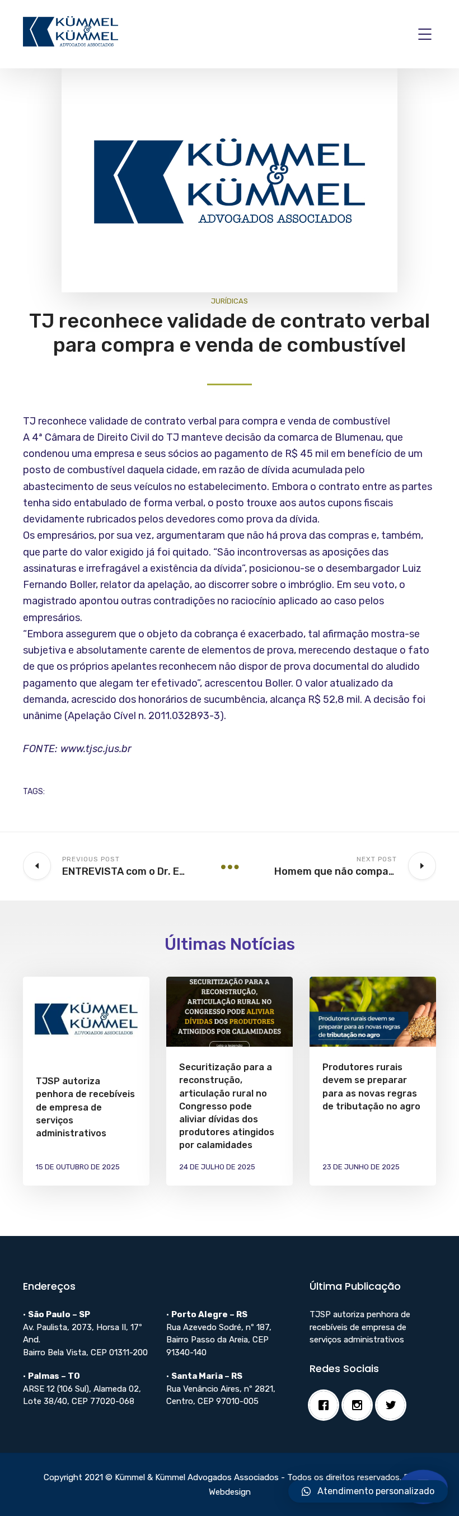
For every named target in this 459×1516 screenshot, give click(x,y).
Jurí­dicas (229, 301)
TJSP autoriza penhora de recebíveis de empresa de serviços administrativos (85, 1107)
